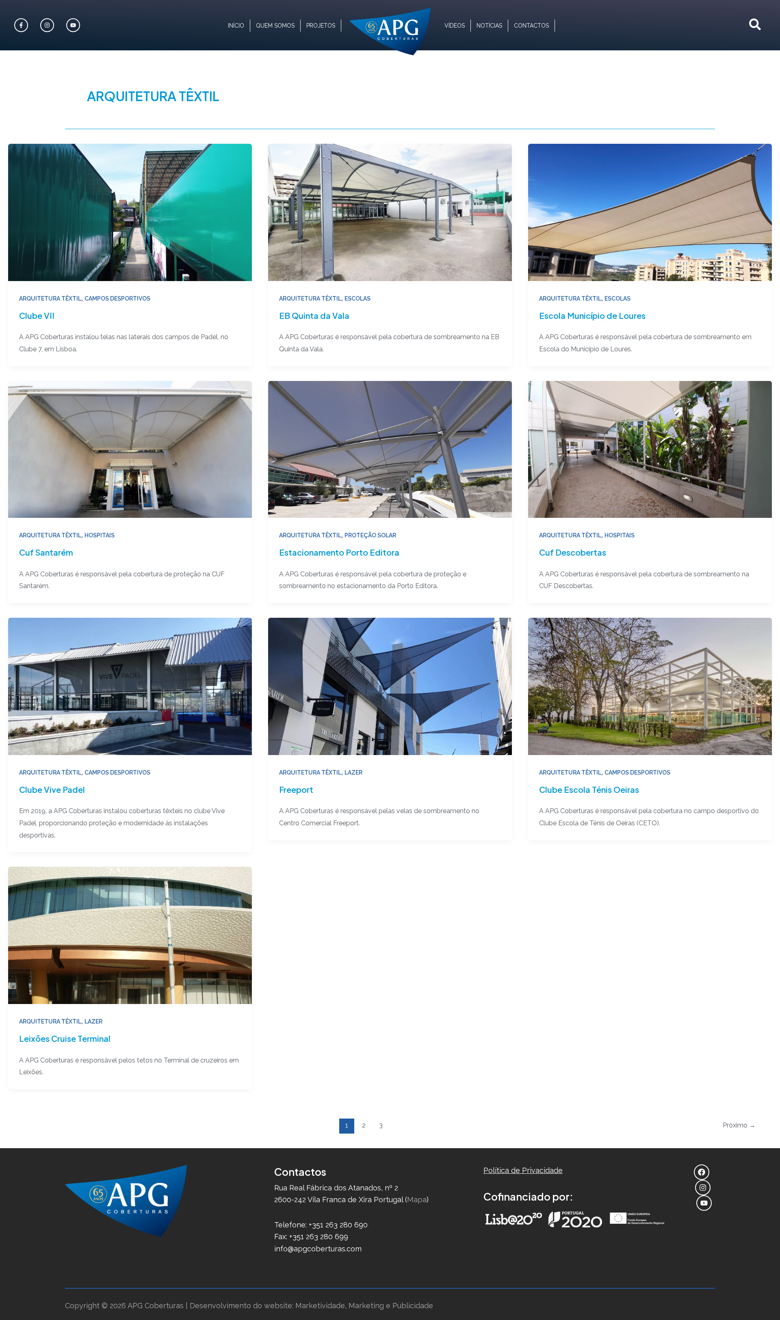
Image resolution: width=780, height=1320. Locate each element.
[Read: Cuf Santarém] (130, 448)
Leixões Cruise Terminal (64, 1038)
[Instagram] (48, 25)
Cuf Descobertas (572, 552)
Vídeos (454, 25)
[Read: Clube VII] (130, 211)
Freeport (296, 789)
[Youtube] (74, 25)
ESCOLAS (357, 298)
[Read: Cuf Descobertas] (650, 448)
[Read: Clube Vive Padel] (130, 686)
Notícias (489, 25)
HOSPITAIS (99, 535)
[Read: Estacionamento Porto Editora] (390, 448)
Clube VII (36, 315)
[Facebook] (22, 25)
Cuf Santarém (46, 552)
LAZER (353, 772)
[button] (755, 25)
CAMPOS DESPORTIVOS (117, 298)
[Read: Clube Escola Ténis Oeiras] (650, 686)
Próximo (739, 1125)
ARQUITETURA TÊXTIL (50, 298)
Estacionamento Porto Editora (339, 552)
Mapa (417, 1199)
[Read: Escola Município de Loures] (650, 211)
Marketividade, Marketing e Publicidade (364, 1305)
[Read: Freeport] (390, 686)
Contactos (531, 25)
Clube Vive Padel (52, 789)
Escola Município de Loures (592, 315)
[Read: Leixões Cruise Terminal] (130, 934)
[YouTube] (705, 1203)
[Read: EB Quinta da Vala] (390, 211)
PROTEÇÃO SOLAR (370, 535)
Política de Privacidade (523, 1170)
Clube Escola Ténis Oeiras (589, 789)
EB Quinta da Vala (314, 315)
